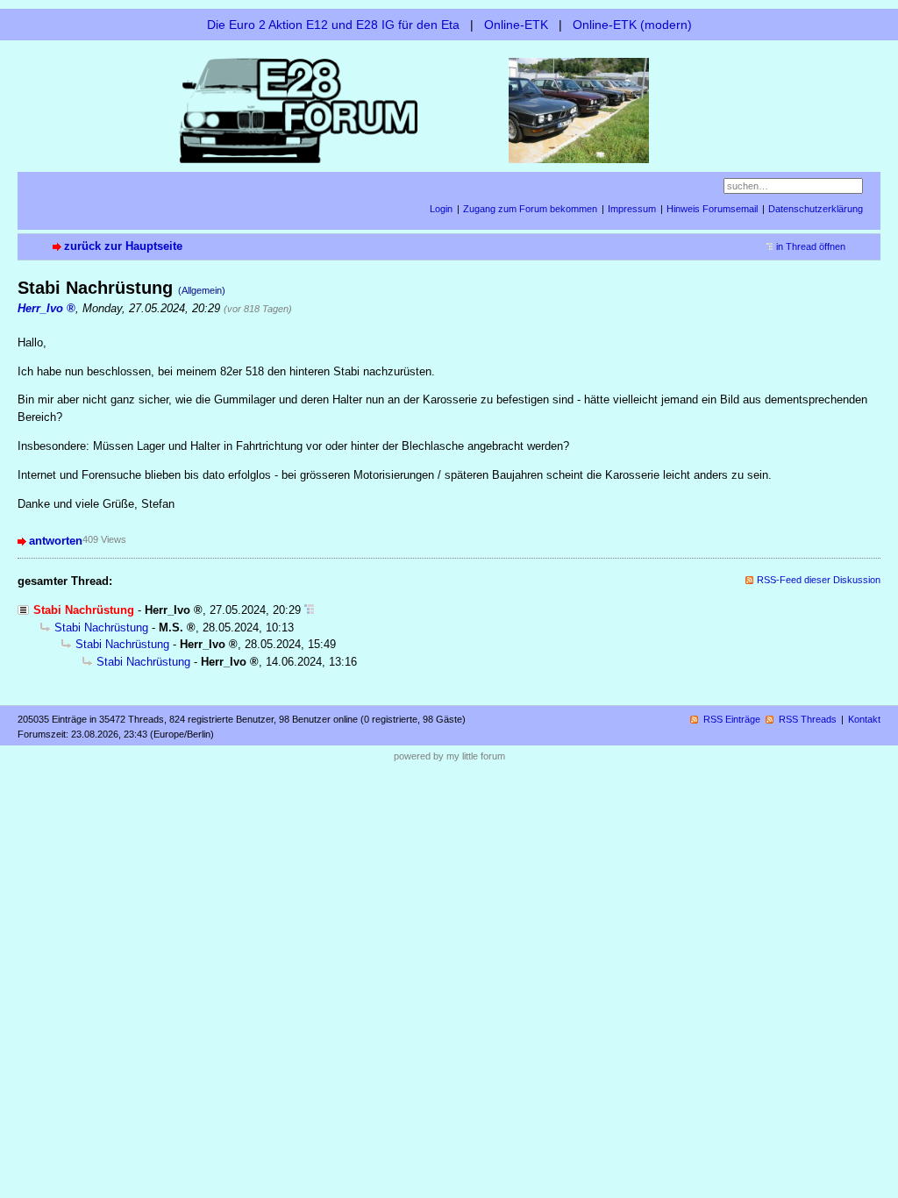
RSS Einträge (731, 719)
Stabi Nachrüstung (101, 627)
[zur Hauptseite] (449, 109)
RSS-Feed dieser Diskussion (818, 579)
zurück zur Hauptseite (123, 246)
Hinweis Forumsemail (712, 208)
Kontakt (864, 719)
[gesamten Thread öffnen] (309, 610)
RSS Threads (808, 719)
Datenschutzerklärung (815, 208)
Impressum (632, 208)
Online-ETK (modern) (632, 25)
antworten (55, 540)
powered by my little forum (449, 756)
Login (441, 208)
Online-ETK (516, 25)
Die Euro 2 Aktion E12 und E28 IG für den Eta (333, 25)
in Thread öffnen (810, 246)
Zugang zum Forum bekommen (530, 208)
